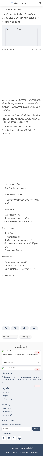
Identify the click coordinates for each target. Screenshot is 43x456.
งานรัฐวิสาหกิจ (6, 396)
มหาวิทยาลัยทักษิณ (9, 100)
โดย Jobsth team (9, 49)
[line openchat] (9, 438)
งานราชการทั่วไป (7, 415)
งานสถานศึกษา (7, 408)
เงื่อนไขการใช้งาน (25, 452)
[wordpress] (19, 438)
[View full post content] (38, 362)
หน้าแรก (5, 9)
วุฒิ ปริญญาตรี (25, 337)
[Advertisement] (21, 74)
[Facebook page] (4, 438)
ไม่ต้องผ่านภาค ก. (8, 399)
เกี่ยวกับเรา (35, 452)
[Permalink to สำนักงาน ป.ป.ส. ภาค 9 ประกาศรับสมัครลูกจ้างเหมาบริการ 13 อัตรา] (8, 368)
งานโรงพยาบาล (7, 412)
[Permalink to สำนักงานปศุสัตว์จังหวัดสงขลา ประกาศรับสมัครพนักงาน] (7, 351)
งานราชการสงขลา (16, 9)
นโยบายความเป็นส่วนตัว (12, 452)
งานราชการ (6, 392)
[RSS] (14, 438)
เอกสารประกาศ (8, 275)
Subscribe (36, 428)
